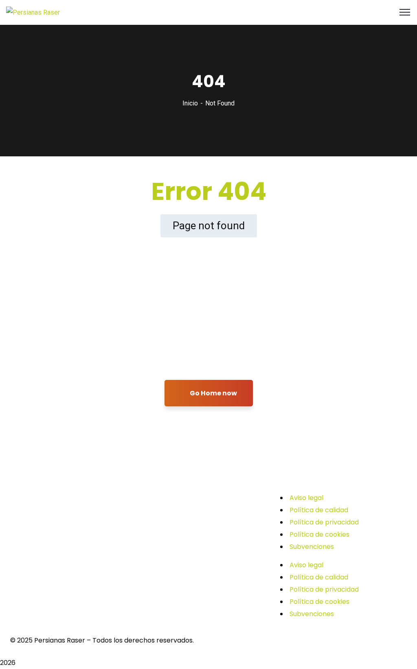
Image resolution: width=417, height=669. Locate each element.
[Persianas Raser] (33, 12)
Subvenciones (312, 546)
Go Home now (213, 393)
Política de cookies (319, 534)
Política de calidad (319, 510)
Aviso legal (306, 497)
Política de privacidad (324, 522)
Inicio (190, 103)
